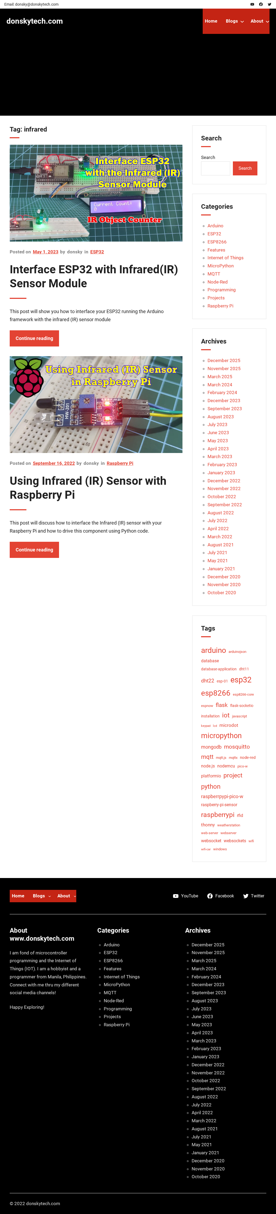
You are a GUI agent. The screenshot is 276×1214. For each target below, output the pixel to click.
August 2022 (221, 512)
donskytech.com (34, 21)
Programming (222, 289)
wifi (251, 841)
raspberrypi (217, 815)
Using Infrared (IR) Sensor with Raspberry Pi (88, 487)
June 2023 (218, 432)
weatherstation (228, 825)
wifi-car (206, 849)
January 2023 (221, 472)
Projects (216, 297)
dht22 (207, 681)
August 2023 (221, 416)
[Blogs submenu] (242, 21)
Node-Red (218, 282)
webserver (228, 833)
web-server (209, 833)
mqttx (233, 758)
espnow (207, 706)
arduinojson (237, 652)
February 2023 (222, 464)
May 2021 (218, 560)
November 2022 (224, 488)
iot (226, 715)
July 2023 (217, 424)
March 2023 (220, 456)
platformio (211, 775)
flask (222, 705)
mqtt (207, 756)
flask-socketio (241, 705)
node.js (208, 766)
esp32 (240, 679)
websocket (211, 840)
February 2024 (222, 392)
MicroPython (221, 265)
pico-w (242, 766)
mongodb (211, 747)
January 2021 (221, 568)
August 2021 (221, 544)
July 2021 (217, 552)
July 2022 (217, 520)
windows (220, 849)
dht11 (244, 669)
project (233, 775)
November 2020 (224, 584)
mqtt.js (221, 758)
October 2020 (222, 592)
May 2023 (218, 440)
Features (216, 250)
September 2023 (225, 408)
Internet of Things (226, 257)
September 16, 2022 (54, 463)
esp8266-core (243, 694)
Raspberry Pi (120, 463)
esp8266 (215, 693)
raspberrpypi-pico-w (222, 796)
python (210, 786)
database (210, 660)
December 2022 (224, 480)
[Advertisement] (138, 78)
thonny (208, 824)
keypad (206, 726)
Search (208, 157)
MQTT (214, 274)
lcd (215, 726)
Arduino (215, 225)
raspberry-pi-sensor (219, 804)
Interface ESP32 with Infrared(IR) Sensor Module (94, 276)
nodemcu (226, 766)
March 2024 (220, 384)
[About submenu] (267, 21)
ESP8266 (217, 242)
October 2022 (222, 496)
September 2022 (225, 504)
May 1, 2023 (45, 251)
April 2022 (218, 528)
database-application (219, 669)
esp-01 (222, 681)
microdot (228, 725)
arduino (213, 650)
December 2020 (224, 576)
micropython (221, 735)
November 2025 (224, 368)
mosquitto (237, 747)
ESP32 (97, 251)
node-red (248, 757)
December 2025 (224, 360)
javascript (239, 716)
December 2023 (224, 400)
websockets (235, 840)
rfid (240, 815)
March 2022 (220, 536)
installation (210, 716)
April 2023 (218, 448)
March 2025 (220, 376)
